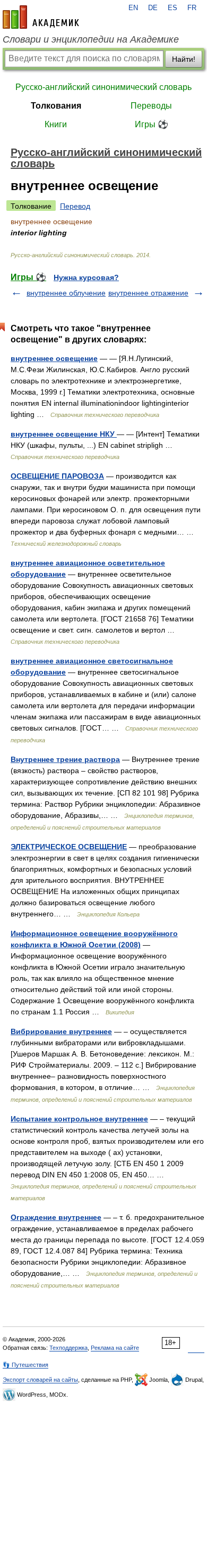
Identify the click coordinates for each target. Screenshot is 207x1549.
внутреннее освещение (54, 358)
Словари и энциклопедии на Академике (91, 39)
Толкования (56, 105)
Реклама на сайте (115, 1348)
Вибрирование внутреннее (61, 1031)
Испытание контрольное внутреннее (79, 1118)
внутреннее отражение (148, 293)
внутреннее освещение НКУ (64, 434)
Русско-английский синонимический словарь (103, 87)
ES (172, 8)
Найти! (183, 59)
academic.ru (41, 17)
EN (133, 8)
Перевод (75, 206)
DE (153, 8)
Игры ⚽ (151, 124)
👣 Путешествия (25, 1365)
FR (191, 8)
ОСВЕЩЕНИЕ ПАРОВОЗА (57, 476)
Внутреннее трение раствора (65, 759)
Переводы (151, 105)
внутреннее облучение (66, 293)
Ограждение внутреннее (56, 1217)
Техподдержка (68, 1348)
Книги (56, 124)
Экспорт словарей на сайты (40, 1379)
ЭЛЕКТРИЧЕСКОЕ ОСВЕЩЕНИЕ (69, 846)
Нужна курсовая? (86, 277)
